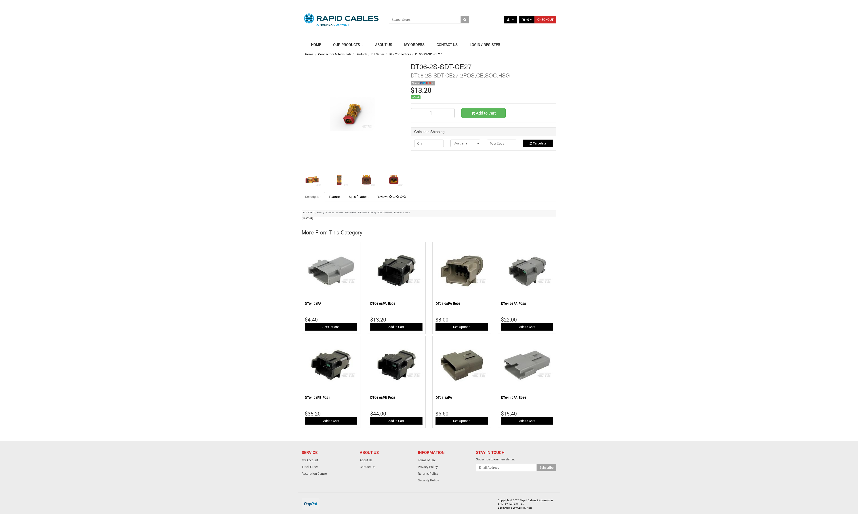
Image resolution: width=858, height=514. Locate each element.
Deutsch (361, 54)
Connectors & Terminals (334, 54)
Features (335, 196)
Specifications (359, 196)
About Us (366, 460)
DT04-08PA (313, 303)
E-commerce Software (510, 507)
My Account (310, 460)
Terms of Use (427, 460)
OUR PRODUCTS (347, 44)
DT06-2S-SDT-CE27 (428, 54)
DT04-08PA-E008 (448, 303)
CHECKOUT (545, 19)
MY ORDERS (414, 44)
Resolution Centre (314, 473)
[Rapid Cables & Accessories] (342, 17)
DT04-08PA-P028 (513, 303)
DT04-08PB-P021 (317, 397)
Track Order (310, 467)
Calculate (539, 143)
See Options (330, 327)
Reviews (383, 196)
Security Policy (428, 480)
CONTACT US (447, 44)
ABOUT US (383, 44)
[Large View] (312, 179)
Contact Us (367, 467)
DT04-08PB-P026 (382, 397)
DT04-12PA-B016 (513, 397)
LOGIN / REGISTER (485, 44)
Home (309, 54)
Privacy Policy (428, 467)
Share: (416, 83)
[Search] (465, 19)
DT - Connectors (400, 54)
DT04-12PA (443, 397)
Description (313, 196)
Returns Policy (428, 473)
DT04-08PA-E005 (382, 303)
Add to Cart (485, 113)
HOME (316, 44)
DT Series (378, 54)
